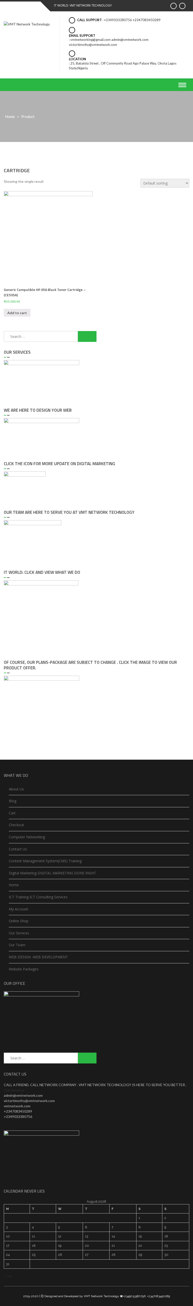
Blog (12, 800)
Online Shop (18, 920)
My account (18, 909)
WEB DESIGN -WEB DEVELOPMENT (38, 957)
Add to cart (17, 313)
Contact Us (18, 849)
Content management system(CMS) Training (45, 860)
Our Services (19, 933)
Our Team (17, 944)
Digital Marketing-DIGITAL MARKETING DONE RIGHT (52, 873)
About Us (16, 789)
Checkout (16, 824)
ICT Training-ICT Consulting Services (38, 897)
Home (10, 116)
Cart (12, 813)
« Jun (8, 1276)
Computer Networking (27, 837)
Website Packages (23, 969)
